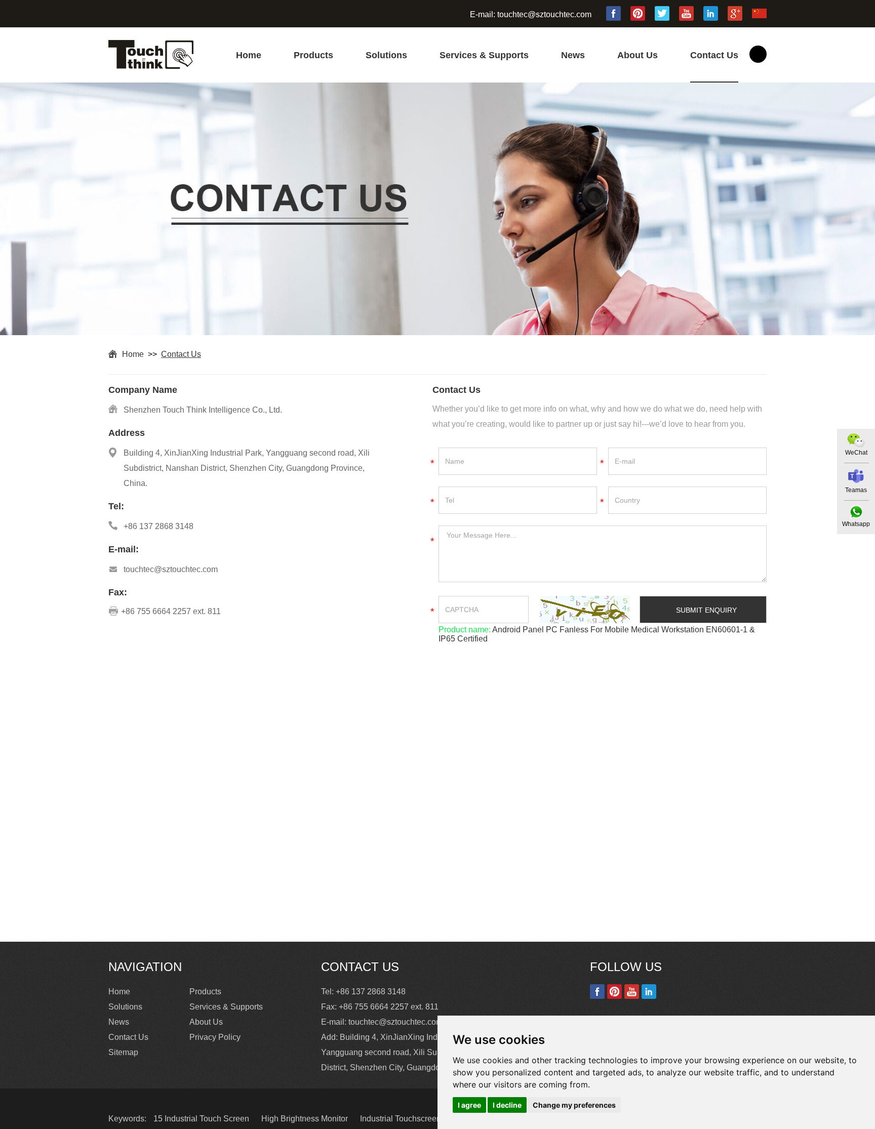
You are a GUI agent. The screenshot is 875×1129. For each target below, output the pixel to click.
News (573, 55)
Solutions (386, 55)
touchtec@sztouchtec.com (544, 14)
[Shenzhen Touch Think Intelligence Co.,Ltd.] (150, 66)
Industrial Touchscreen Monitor (416, 1118)
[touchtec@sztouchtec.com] (856, 476)
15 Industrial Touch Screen (202, 1118)
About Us (637, 55)
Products (313, 55)
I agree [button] (469, 1105)
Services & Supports (484, 55)
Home (248, 55)
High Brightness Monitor (305, 1118)
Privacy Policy (215, 1037)
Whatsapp (856, 524)
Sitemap (123, 1052)
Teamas (856, 490)
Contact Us (714, 55)
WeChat (856, 452)
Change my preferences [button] (574, 1105)
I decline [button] (507, 1105)
